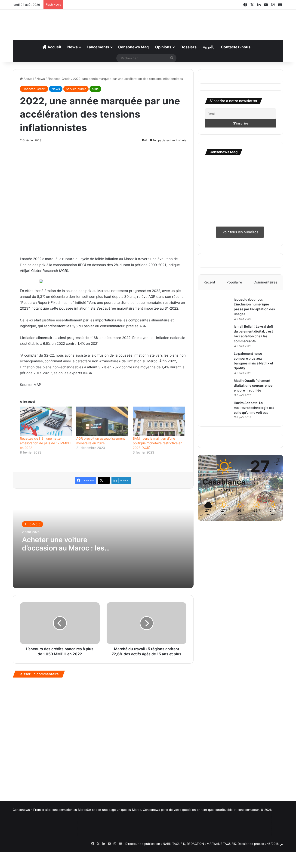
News (72, 47)
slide (95, 89)
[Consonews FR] (37, 828)
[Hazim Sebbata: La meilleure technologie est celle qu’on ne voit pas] (217, 409)
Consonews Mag (133, 47)
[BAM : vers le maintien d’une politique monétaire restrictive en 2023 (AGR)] (159, 421)
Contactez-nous (235, 47)
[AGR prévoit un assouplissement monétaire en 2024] (102, 421)
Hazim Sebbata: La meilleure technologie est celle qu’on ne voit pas (254, 407)
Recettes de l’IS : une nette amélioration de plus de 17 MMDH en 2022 (45, 443)
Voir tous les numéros (240, 232)
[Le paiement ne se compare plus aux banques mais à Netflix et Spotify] (217, 360)
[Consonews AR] (102, 830)
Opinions (163, 47)
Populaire (234, 282)
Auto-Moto (32, 524)
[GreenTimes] (166, 831)
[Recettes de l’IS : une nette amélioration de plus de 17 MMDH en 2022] (46, 421)
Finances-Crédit (59, 79)
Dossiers (188, 47)
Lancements (98, 47)
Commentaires (265, 282)
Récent (209, 282)
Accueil (53, 47)
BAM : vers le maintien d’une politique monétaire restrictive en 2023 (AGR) (157, 443)
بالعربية (208, 47)
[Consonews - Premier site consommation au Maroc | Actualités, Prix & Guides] (148, 22)
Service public (76, 89)
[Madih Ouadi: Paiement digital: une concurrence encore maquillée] (217, 384)
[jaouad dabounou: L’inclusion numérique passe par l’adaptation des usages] (217, 305)
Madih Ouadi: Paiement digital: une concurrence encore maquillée (253, 385)
